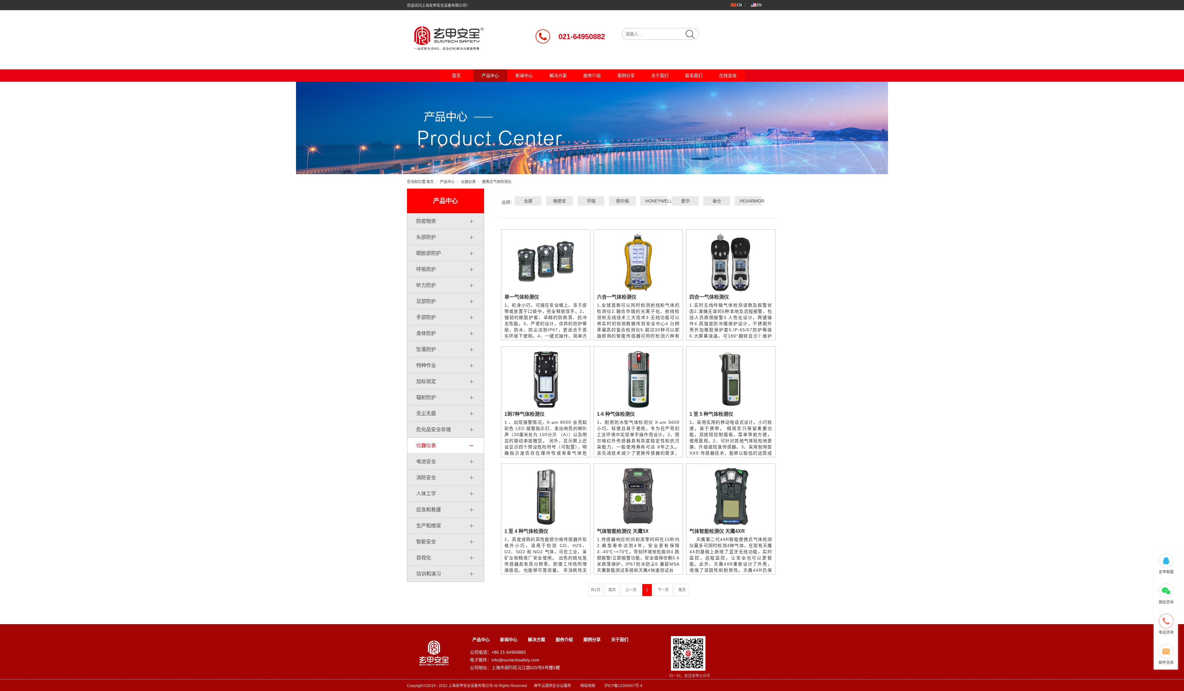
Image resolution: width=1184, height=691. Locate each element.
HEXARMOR (748, 200)
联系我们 (693, 75)
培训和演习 (428, 573)
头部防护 (426, 237)
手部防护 (426, 317)
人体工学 (426, 493)
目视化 (423, 557)
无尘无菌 (426, 413)
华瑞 (591, 200)
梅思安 (559, 200)
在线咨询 (727, 75)
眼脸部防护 (428, 253)
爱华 (685, 200)
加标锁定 (426, 381)
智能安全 (426, 541)
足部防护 (426, 301)
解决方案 (558, 75)
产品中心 (490, 75)
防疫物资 (426, 221)
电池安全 (426, 461)
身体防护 (426, 333)
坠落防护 (426, 349)
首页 (456, 75)
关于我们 (659, 75)
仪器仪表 (468, 182)
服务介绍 (592, 75)
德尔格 (622, 200)
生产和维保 (428, 525)
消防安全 (426, 477)
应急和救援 (428, 509)
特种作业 (426, 365)
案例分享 (626, 75)
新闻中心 (524, 75)
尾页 (682, 590)
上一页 (630, 590)
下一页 (663, 590)
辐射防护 (426, 397)
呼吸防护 (426, 269)
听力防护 (426, 285)
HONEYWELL (654, 200)
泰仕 (717, 200)
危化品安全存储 (433, 429)
